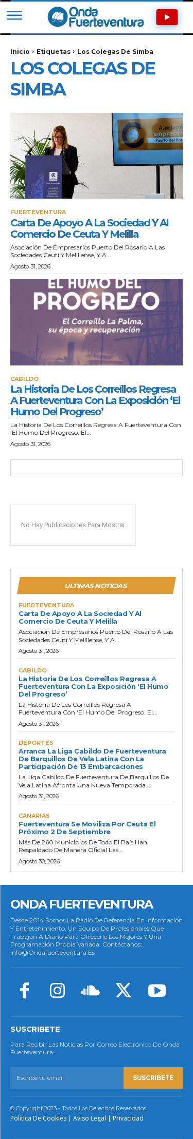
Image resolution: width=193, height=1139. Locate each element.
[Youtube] (157, 992)
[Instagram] (57, 992)
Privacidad (128, 1118)
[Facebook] (24, 992)
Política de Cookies (38, 1118)
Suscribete (153, 1078)
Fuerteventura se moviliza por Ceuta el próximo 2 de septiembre (87, 828)
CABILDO (24, 379)
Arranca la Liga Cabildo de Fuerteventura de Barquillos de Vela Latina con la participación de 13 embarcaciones (92, 758)
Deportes (36, 743)
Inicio (20, 51)
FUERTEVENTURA (38, 212)
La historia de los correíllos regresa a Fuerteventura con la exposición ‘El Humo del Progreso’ (95, 400)
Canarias (34, 816)
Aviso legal (89, 1118)
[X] (123, 992)
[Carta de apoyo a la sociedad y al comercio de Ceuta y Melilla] (96, 156)
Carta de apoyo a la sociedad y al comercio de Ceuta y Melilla (89, 228)
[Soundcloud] (90, 992)
